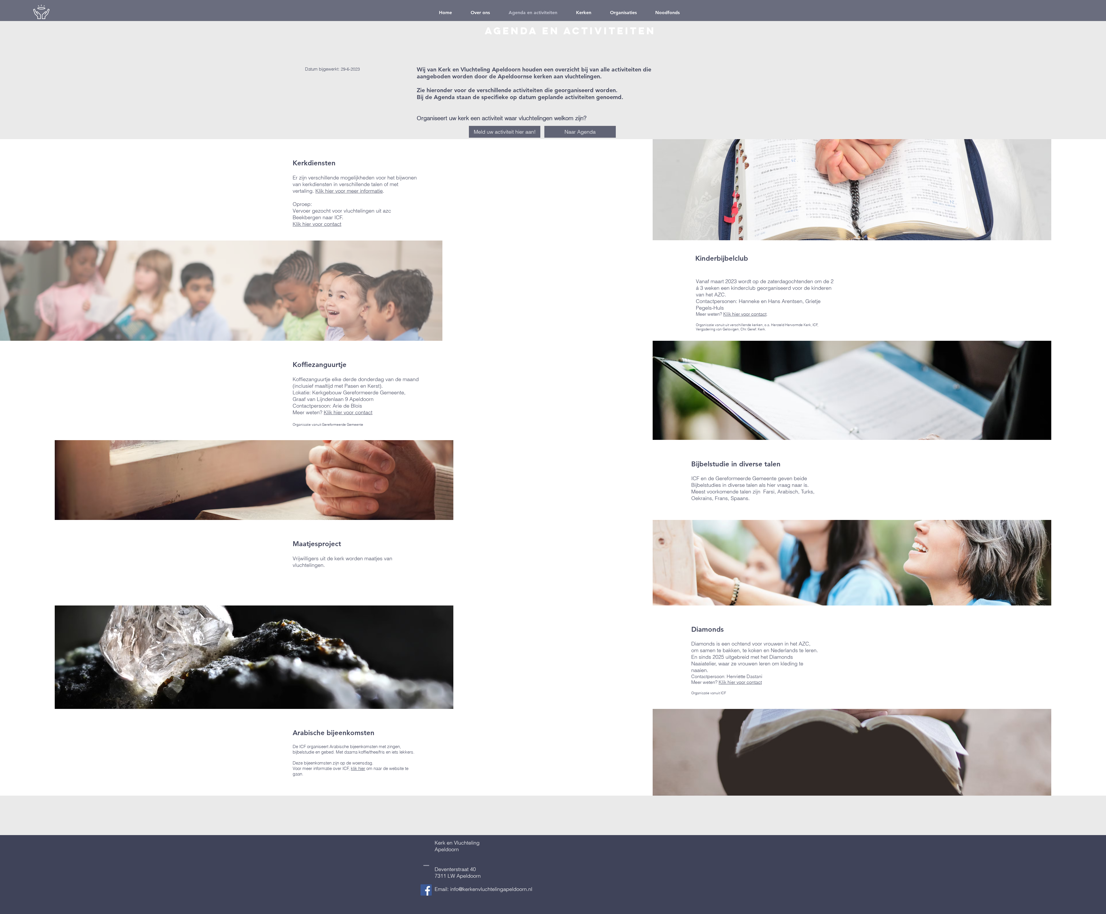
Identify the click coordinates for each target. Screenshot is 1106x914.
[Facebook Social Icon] (426, 890)
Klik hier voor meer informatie (349, 191)
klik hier (358, 768)
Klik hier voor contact (317, 224)
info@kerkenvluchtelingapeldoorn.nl (491, 889)
